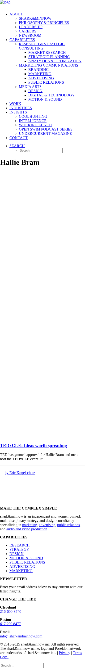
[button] (17, 146)
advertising (47, 525)
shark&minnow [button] (35, 18)
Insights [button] (18, 112)
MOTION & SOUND (26, 558)
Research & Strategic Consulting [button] (42, 46)
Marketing (39, 74)
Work (15, 104)
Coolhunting (33, 116)
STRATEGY (19, 549)
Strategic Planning (49, 57)
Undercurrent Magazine (45, 133)
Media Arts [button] (30, 87)
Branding (38, 70)
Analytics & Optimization (54, 61)
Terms (77, 653)
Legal (4, 657)
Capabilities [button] (22, 40)
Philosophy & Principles (44, 23)
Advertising (41, 78)
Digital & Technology (51, 95)
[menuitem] (47, 25)
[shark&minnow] (42, 4)
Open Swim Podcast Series (45, 129)
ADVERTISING (22, 566)
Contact (18, 138)
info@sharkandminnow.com (21, 636)
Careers (27, 31)
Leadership (30, 27)
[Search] (22, 665)
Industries (20, 108)
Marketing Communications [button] (48, 65)
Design (35, 91)
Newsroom (30, 35)
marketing (29, 525)
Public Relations (46, 82)
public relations (68, 525)
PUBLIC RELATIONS (27, 562)
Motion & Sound (45, 99)
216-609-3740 (10, 611)
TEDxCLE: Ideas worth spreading (33, 445)
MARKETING (21, 571)
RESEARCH (19, 545)
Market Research (47, 52)
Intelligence (33, 121)
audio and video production (26, 529)
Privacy (64, 653)
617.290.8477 (10, 624)
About (16, 14)
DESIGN (16, 554)
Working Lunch (35, 125)
